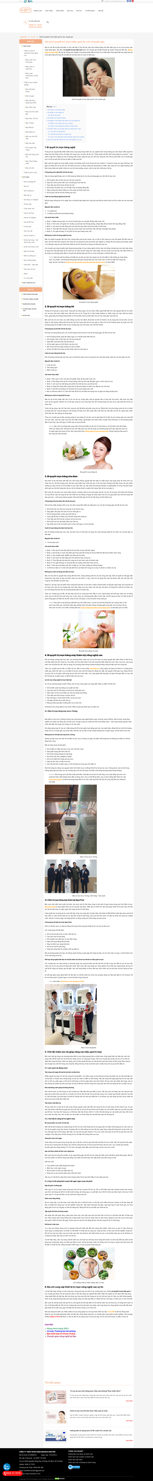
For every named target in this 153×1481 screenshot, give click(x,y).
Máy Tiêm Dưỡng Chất (31, 162)
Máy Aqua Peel (50, 907)
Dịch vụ (70, 11)
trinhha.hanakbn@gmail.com (114, 1)
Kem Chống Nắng (30, 260)
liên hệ (100, 11)
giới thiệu (49, 11)
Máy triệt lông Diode (30, 90)
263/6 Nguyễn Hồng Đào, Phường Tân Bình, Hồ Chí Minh (43, 1461)
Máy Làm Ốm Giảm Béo (32, 113)
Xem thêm (129, 1401)
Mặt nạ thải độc (29, 251)
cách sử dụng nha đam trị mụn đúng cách (95, 607)
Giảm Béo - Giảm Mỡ (31, 265)
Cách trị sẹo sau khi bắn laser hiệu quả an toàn (89, 1411)
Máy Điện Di (30, 127)
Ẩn (54, 106)
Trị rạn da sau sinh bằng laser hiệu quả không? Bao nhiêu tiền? (95, 1391)
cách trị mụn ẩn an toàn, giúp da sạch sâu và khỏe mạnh (85, 262)
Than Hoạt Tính (29, 208)
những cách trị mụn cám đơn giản (97, 431)
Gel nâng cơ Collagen (31, 199)
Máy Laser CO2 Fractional (31, 61)
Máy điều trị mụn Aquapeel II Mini (72, 981)
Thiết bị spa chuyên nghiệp (30, 83)
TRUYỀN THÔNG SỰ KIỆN (30, 299)
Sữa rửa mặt (28, 231)
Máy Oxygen (30, 96)
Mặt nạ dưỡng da (30, 256)
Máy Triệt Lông (31, 107)
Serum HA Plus (29, 213)
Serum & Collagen (30, 217)
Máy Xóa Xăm (30, 143)
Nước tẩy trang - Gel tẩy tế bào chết (31, 241)
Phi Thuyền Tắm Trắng (31, 149)
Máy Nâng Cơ (30, 132)
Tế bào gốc (28, 204)
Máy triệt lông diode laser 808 (31, 102)
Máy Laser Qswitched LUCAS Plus (32, 75)
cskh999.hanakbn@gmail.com (34, 1470)
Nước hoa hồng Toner (31, 247)
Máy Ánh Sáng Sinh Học (32, 155)
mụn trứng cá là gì (55, 779)
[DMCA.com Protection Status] (60, 1479)
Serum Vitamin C (29, 235)
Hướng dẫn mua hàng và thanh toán (80, 1454)
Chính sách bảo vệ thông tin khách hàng (82, 1462)
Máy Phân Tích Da (32, 118)
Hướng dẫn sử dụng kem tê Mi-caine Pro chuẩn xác (90, 1431)
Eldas (26, 273)
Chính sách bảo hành (75, 1459)
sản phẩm (60, 11)
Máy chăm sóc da (29, 283)
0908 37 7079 (30, 1464)
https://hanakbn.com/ (33, 1474)
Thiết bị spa (27, 46)
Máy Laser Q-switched (30, 68)
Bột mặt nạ (27, 195)
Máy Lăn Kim (30, 168)
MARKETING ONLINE (29, 304)
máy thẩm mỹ (95, 668)
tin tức (79, 11)
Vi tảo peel (27, 226)
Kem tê (26, 186)
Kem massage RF (30, 182)
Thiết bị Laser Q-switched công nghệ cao (31, 53)
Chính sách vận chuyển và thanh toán (81, 1457)
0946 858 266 (38, 1467)
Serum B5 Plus (29, 222)
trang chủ (37, 11)
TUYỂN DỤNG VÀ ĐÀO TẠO (30, 309)
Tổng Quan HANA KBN (30, 294)
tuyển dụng (90, 11)
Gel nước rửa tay (29, 269)
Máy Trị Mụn (30, 123)
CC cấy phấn (28, 278)
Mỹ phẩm (26, 177)
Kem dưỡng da (29, 191)
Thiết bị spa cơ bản (30, 172)
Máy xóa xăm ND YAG (31, 137)
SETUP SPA (26, 315)
